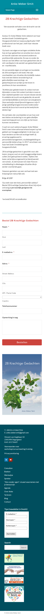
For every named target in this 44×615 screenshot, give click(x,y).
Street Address (8, 274)
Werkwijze (8, 475)
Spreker (7, 478)
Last (4, 247)
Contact (7, 502)
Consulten (8, 468)
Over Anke (8, 491)
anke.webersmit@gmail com (17, 433)
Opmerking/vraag (10, 317)
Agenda (7, 488)
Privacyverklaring (11, 453)
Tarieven (7, 495)
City (4, 283)
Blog (6, 498)
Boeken (7, 471)
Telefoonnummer (9, 306)
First (4, 237)
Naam (5, 227)
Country (5, 301)
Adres (5, 263)
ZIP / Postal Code (9, 293)
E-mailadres (8, 252)
